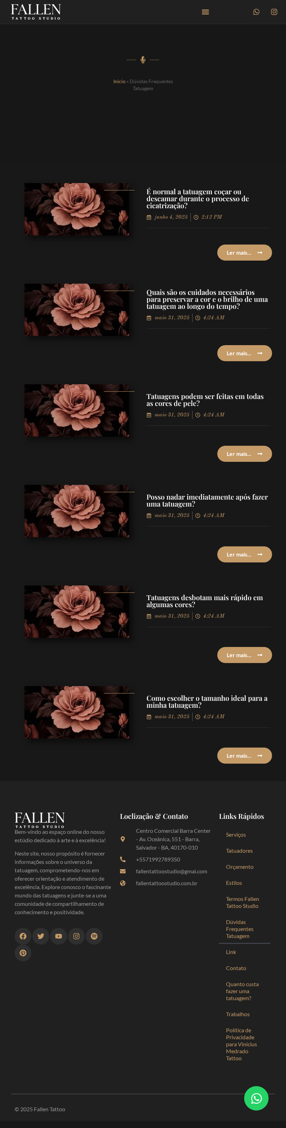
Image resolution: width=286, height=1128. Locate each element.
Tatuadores (239, 850)
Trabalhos (238, 1014)
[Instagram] (274, 11)
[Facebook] (23, 936)
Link (231, 951)
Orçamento (240, 866)
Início (119, 81)
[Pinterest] (23, 953)
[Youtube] (58, 936)
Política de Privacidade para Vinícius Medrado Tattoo (241, 1044)
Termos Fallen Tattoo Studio (242, 902)
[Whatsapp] (256, 11)
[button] (205, 12)
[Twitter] (40, 936)
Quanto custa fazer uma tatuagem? (242, 991)
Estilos (234, 882)
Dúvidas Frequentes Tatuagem (240, 928)
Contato (236, 968)
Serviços (236, 834)
